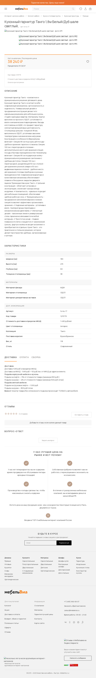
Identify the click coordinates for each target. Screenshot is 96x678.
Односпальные (28, 561)
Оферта (7, 627)
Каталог (7, 605)
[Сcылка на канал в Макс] (74, 622)
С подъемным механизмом (27, 572)
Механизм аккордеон (8, 575)
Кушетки (7, 567)
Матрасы (44, 558)
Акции (6, 610)
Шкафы (61, 558)
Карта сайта (39, 623)
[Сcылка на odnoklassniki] (69, 622)
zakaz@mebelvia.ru (71, 610)
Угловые (7, 564)
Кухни (78, 558)
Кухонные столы (82, 567)
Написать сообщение (78, 658)
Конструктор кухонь (81, 572)
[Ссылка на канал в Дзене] (78, 622)
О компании (39, 605)
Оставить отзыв (81, 415)
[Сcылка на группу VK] (65, 622)
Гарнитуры (80, 561)
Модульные (81, 564)
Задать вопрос (48, 440)
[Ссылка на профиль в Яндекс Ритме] (82, 622)
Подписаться (64, 543)
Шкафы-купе (63, 561)
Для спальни (63, 573)
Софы (6, 571)
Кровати (26, 558)
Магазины (38, 610)
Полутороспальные (30, 564)
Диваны (7, 558)
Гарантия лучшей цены (43, 614)
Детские (44, 567)
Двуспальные (27, 567)
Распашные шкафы (63, 565)
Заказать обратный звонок (75, 606)
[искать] (73, 8)
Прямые (7, 561)
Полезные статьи (11, 623)
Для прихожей (64, 570)
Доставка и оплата (12, 614)
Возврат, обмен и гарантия (15, 619)
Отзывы (7, 632)
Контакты (38, 619)
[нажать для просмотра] (48, 36)
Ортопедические (11, 579)
